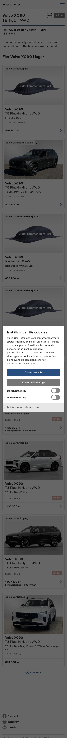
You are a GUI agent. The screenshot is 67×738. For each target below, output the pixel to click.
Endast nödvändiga (33, 382)
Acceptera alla (33, 372)
